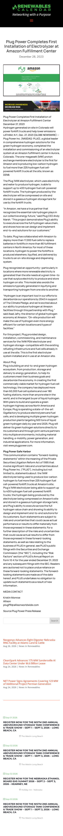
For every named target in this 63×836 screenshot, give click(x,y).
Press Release (33, 611)
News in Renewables (29, 646)
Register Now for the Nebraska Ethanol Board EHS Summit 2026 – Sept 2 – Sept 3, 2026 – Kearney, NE (31, 781)
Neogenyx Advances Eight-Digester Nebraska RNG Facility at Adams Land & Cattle (29, 641)
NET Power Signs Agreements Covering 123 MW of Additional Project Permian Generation (30, 682)
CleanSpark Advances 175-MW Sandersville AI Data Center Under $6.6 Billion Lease (29, 662)
